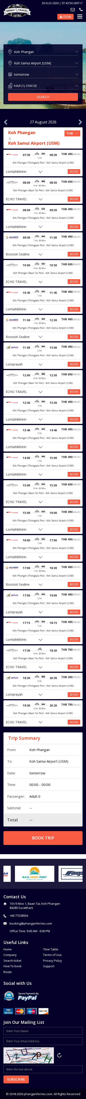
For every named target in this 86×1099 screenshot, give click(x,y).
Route (7, 972)
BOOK (74, 172)
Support (48, 966)
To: (9, 761)
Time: (11, 784)
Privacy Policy (52, 960)
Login (66, 17)
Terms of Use (52, 955)
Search (43, 97)
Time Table (50, 949)
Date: (11, 773)
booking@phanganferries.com (31, 923)
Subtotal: (14, 808)
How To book (12, 966)
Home (7, 949)
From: (11, 749)
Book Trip (43, 838)
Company (10, 955)
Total (12, 820)
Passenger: (16, 796)
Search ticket (12, 960)
